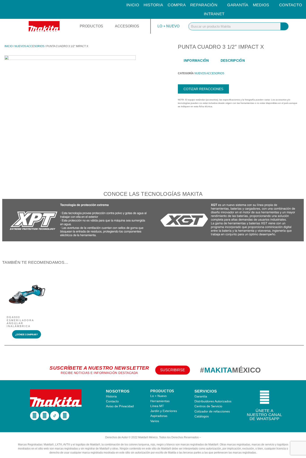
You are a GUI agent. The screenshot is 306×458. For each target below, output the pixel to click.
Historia (153, 5)
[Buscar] (284, 26)
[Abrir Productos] (106, 26)
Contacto (290, 5)
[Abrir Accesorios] (142, 26)
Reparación (203, 5)
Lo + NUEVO (168, 26)
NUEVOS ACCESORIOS (29, 46)
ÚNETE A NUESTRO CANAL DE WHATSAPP (264, 414)
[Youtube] (64, 415)
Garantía (237, 5)
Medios (261, 5)
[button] (6, 221)
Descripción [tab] (233, 60)
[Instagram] (44, 415)
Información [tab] (196, 60)
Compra (177, 5)
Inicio (132, 5)
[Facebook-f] (34, 415)
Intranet (214, 14)
